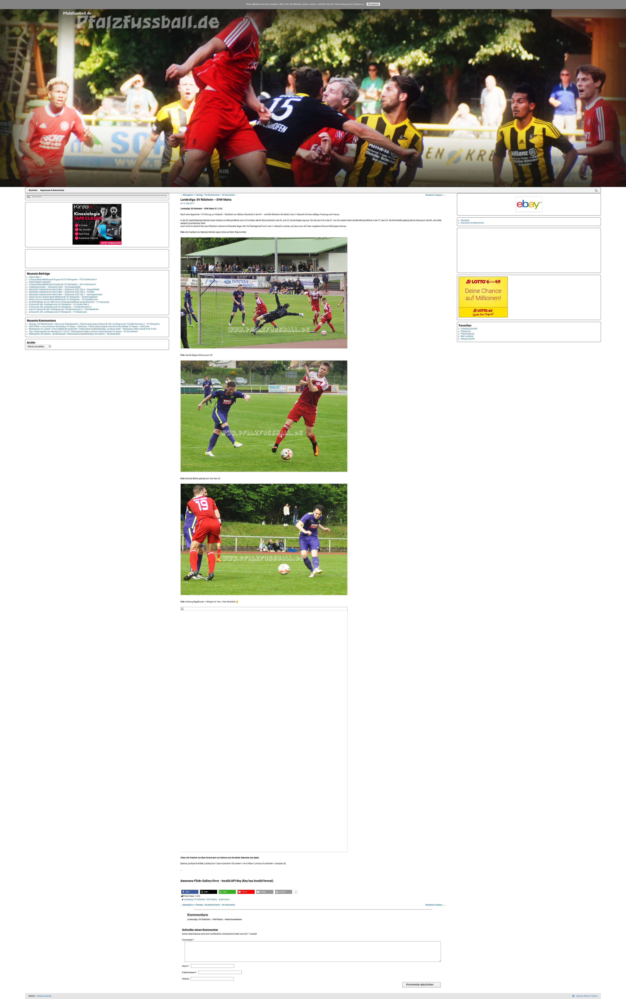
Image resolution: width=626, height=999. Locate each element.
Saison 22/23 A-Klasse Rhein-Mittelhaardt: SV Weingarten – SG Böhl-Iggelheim (63, 297)
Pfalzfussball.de (77, 13)
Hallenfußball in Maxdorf (40, 282)
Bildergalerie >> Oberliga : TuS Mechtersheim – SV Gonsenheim (207, 195)
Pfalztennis (466, 331)
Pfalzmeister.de (467, 334)
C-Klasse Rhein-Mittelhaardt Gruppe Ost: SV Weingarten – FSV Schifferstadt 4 (63, 279)
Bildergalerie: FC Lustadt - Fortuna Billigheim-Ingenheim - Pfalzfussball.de (61, 329)
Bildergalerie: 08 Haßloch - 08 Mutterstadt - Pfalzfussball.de (55, 334)
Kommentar (188, 940)
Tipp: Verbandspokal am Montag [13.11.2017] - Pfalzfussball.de (57, 331)
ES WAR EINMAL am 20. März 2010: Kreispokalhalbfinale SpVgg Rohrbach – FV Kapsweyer (69, 302)
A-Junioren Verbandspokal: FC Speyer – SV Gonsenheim (113, 331)
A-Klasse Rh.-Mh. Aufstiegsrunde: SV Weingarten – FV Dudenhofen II (59, 304)
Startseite (33, 190)
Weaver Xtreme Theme (586, 996)
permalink (225, 899)
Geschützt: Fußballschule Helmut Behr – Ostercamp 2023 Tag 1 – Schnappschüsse (65, 294)
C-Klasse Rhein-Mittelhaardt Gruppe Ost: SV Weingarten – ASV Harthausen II (62, 284)
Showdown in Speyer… (435, 195)
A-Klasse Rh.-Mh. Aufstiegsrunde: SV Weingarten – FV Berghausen (58, 312)
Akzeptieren (373, 4)
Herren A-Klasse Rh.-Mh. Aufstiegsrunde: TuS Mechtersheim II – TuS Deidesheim (64, 309)
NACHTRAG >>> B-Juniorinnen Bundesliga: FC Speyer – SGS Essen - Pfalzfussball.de (66, 326)
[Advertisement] (43, 258)
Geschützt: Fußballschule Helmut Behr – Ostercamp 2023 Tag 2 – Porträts (61, 292)
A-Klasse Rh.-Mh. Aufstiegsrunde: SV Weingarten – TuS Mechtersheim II (60, 307)
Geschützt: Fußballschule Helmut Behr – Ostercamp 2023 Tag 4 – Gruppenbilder (64, 289)
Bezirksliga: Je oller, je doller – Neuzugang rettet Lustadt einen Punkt (126, 329)
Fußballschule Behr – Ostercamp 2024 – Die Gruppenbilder (55, 287)
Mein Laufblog (467, 336)
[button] (189, 892)
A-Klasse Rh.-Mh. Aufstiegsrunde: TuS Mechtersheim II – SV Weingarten (128, 324)
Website (185, 979)
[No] (622, 4)
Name (185, 966)
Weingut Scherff (468, 339)
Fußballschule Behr (469, 329)
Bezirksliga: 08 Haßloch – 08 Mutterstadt (102, 334)
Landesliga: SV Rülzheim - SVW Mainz (200, 899)
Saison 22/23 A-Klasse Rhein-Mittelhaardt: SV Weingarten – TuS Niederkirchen (63, 299)
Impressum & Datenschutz (52, 190)
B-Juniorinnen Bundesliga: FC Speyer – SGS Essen (128, 326)
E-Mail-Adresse (189, 972)
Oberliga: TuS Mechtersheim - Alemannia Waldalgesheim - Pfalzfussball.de (61, 324)
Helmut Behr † (35, 277)
